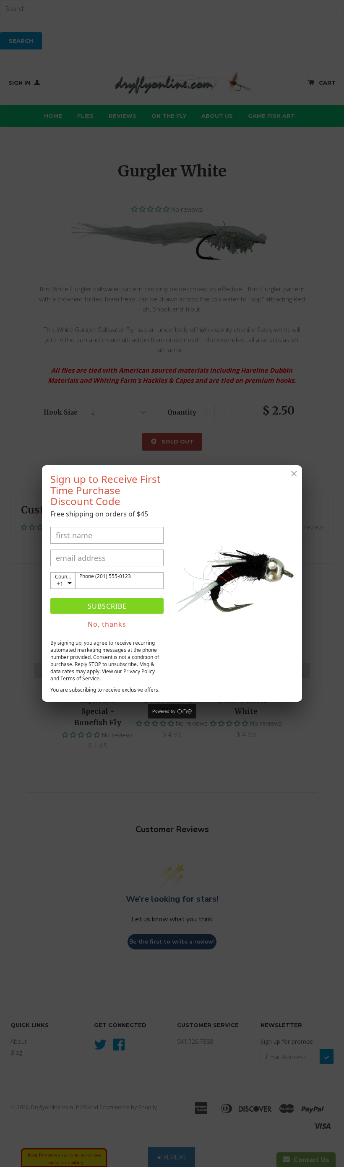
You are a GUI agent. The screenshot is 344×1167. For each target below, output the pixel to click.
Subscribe (107, 606)
